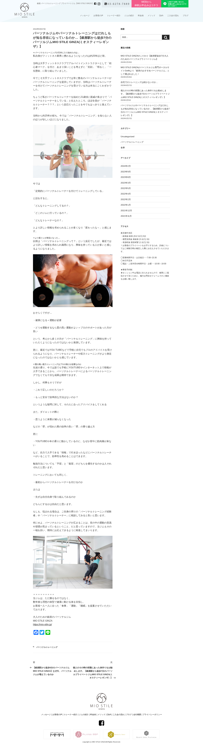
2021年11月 (126, 216)
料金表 (141, 15)
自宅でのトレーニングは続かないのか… (139, 82)
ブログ (185, 15)
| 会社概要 (137, 714)
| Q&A (109, 714)
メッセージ (85, 15)
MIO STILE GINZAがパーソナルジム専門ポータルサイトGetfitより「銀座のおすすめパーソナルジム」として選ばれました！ (145, 70)
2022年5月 (126, 188)
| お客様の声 (57, 714)
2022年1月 (126, 205)
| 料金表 (93, 714)
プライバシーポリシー (152, 714)
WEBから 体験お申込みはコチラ (146, 3)
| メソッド (101, 714)
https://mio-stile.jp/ (42, 624)
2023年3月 (126, 183)
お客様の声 (98, 15)
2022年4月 (126, 194)
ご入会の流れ (173, 15)
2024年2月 (126, 166)
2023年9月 (126, 171)
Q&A (161, 15)
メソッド (151, 15)
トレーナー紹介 (114, 15)
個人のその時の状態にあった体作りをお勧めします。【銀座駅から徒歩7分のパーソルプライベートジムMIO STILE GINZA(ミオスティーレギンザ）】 (145, 93)
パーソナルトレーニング (47, 647)
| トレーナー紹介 (70, 714)
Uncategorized (127, 136)
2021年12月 (126, 210)
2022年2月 (126, 199)
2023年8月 (126, 177)
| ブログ (128, 714)
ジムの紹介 (129, 15)
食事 (123, 147)
